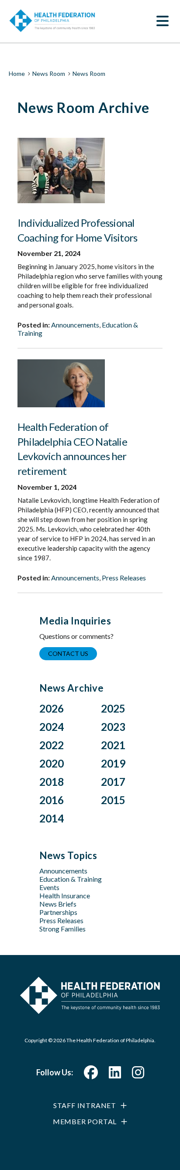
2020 (51, 763)
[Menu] (162, 21)
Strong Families (62, 928)
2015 (113, 800)
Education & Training (70, 879)
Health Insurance (64, 895)
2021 (113, 745)
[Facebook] (91, 1075)
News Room (48, 73)
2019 (113, 763)
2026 (51, 708)
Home (17, 73)
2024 (51, 726)
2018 (51, 781)
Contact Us (68, 653)
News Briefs (57, 904)
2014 (51, 818)
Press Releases (124, 577)
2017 (113, 781)
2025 (113, 708)
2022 (51, 745)
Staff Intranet (84, 1105)
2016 (51, 800)
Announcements (75, 325)
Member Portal (85, 1121)
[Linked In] (115, 1075)
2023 (113, 726)
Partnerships (58, 912)
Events (49, 887)
